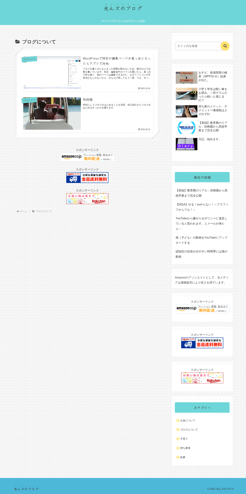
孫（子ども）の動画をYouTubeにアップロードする (201, 240)
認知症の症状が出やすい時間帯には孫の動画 (201, 254)
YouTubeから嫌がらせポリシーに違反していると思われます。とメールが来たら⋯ (201, 223)
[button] (225, 46)
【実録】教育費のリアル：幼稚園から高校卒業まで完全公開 (201, 193)
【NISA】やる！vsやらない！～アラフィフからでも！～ (202, 207)
